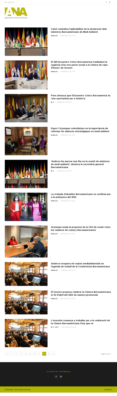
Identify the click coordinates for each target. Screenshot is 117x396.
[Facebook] (106, 2)
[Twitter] (109, 2)
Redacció (54, 36)
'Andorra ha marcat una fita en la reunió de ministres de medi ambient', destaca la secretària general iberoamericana (80, 164)
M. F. (52, 102)
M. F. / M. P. (55, 327)
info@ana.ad (65, 371)
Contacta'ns (108, 389)
